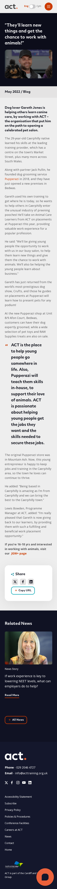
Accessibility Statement (18, 796)
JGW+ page (19, 553)
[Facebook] (12, 783)
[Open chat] (45, 877)
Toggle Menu (49, 7)
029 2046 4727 (25, 767)
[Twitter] (6, 783)
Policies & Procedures (17, 816)
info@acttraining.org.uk (31, 773)
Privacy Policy (13, 810)
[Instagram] (18, 783)
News (8, 836)
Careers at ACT (14, 830)
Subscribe (10, 803)
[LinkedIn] (30, 783)
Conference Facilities (17, 823)
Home (8, 849)
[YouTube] (24, 783)
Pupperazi (12, 179)
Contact (9, 843)
